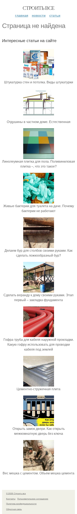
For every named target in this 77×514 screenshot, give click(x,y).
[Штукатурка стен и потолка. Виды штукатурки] (38, 77)
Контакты (10, 498)
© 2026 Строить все (16, 493)
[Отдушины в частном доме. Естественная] (38, 116)
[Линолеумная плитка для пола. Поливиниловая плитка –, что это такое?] (38, 156)
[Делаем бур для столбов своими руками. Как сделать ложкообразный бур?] (38, 245)
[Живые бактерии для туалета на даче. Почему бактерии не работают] (38, 201)
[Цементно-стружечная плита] (38, 384)
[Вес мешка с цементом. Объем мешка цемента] (38, 468)
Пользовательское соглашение (32, 498)
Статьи (54, 15)
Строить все (38, 7)
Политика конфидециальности (21, 503)
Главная (21, 15)
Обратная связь (14, 509)
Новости (39, 15)
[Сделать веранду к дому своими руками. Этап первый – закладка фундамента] (38, 290)
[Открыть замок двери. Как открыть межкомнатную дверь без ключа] (38, 423)
